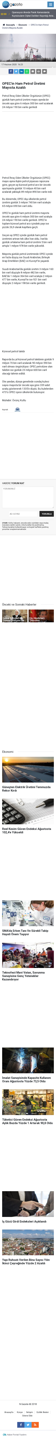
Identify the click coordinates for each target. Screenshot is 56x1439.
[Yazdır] (38, 71)
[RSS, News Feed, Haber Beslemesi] (35, 1425)
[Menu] (50, 4)
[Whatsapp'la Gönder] (27, 71)
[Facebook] (11, 71)
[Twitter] (16, 71)
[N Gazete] (12, 4)
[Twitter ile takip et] (28, 1425)
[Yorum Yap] (44, 71)
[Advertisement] (28, 144)
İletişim (29, 1412)
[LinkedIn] (21, 71)
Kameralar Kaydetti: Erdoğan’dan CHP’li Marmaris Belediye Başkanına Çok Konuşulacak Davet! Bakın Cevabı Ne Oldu (33, 14)
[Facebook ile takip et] (20, 1425)
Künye (20, 1412)
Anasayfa (8, 1412)
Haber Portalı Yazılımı (16, 1435)
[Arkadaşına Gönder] (32, 71)
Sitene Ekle (27, 1416)
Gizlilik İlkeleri (42, 1412)
